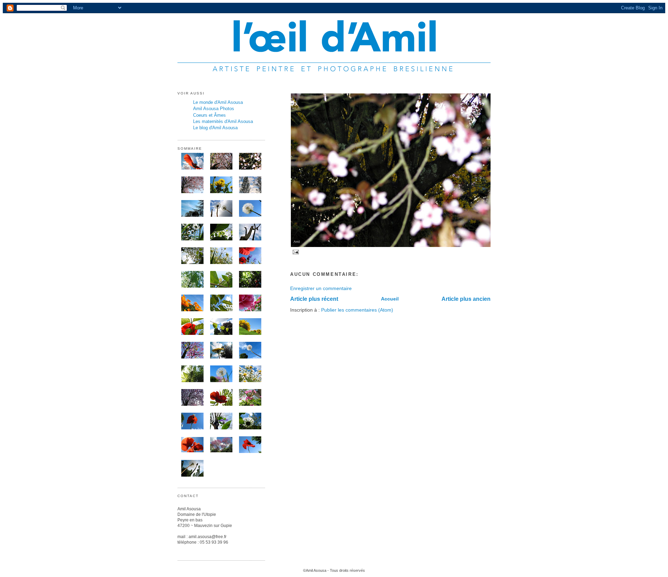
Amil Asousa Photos (213, 108)
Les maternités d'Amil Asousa (223, 121)
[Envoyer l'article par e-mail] (295, 252)
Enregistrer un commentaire (321, 288)
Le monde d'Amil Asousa (218, 102)
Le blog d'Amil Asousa (215, 127)
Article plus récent (314, 299)
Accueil (390, 299)
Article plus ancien (466, 299)
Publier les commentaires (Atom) (357, 310)
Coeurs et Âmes (209, 115)
